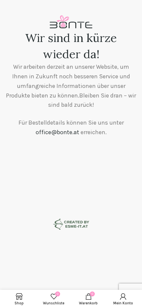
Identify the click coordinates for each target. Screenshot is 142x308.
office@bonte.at (57, 132)
